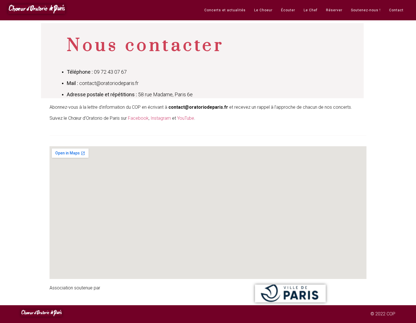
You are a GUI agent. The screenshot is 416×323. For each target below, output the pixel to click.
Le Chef (311, 10)
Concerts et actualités (225, 10)
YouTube (185, 118)
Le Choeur (263, 10)
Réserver (334, 10)
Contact (396, 10)
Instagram (161, 118)
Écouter (288, 10)
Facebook (138, 118)
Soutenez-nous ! (366, 10)
